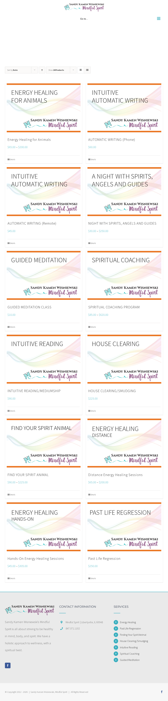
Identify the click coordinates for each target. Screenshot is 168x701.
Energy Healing (128, 622)
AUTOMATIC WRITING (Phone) (111, 139)
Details (12, 159)
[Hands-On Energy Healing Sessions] (43, 526)
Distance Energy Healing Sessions (115, 474)
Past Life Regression (104, 558)
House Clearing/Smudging (134, 641)
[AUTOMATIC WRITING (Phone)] (124, 107)
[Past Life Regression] (124, 526)
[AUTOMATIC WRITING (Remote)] (43, 191)
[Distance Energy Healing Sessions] (124, 443)
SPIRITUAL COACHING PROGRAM (114, 307)
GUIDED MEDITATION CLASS (30, 307)
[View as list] (87, 70)
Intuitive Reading (129, 647)
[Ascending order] (42, 70)
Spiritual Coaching (129, 653)
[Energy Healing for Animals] (43, 107)
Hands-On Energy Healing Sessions (36, 558)
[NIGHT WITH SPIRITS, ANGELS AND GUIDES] (124, 191)
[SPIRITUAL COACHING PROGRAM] (124, 275)
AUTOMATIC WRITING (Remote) (32, 223)
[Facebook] (7, 665)
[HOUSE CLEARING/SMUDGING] (124, 359)
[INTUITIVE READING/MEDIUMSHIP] (43, 359)
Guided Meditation (130, 660)
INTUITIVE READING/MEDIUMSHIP (34, 391)
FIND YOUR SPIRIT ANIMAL (28, 474)
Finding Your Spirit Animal (133, 634)
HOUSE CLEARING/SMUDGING (112, 391)
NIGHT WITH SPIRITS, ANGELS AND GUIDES (122, 223)
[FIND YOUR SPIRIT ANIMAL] (43, 443)
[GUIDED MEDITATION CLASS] (43, 275)
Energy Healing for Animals (29, 139)
